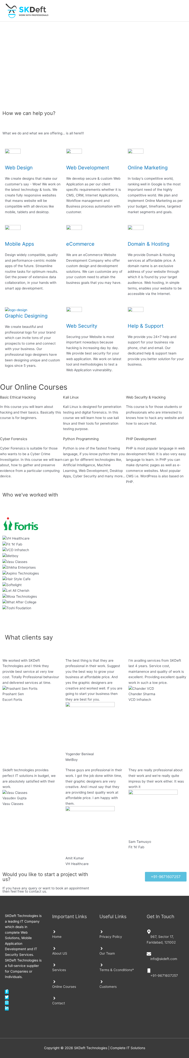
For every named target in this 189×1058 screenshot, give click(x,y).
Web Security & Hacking (146, 397)
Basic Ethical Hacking (18, 397)
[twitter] (7, 997)
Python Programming (81, 439)
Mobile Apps (19, 244)
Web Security (81, 326)
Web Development (87, 168)
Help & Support (145, 326)
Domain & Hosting (148, 244)
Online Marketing (148, 168)
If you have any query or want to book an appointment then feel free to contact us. (45, 890)
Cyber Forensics (13, 439)
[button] (94, 613)
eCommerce (80, 244)
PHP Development (141, 439)
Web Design (19, 168)
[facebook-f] (7, 992)
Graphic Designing (26, 316)
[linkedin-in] (7, 1008)
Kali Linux (71, 397)
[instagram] (7, 1003)
